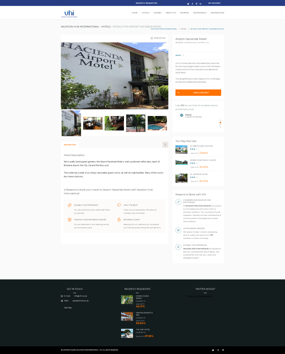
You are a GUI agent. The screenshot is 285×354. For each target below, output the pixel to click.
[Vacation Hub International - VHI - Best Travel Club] (69, 17)
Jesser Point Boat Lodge (203, 160)
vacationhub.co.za (80, 301)
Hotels (145, 13)
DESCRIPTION (70, 145)
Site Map (68, 308)
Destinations (217, 13)
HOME (134, 13)
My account (214, 3)
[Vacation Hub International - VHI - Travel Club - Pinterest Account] (196, 4)
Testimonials (199, 13)
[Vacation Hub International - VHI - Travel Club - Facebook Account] (192, 4)
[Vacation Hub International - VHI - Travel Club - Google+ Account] (201, 4)
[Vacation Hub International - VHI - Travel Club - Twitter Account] (188, 4)
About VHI (171, 13)
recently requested (146, 3)
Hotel (183, 29)
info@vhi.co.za (80, 296)
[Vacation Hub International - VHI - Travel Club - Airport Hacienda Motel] (114, 108)
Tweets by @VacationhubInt (199, 296)
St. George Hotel (199, 174)
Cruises (157, 13)
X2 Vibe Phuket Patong (201, 146)
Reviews (184, 13)
